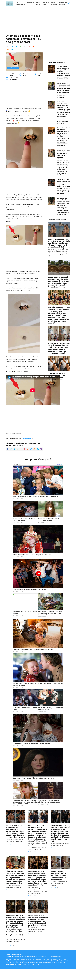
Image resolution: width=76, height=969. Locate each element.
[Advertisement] (38, 21)
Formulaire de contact (54, 956)
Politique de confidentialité (14, 956)
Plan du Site (42, 956)
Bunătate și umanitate (14, 433)
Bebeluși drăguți (46, 3)
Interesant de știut (63, 3)
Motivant (30, 2)
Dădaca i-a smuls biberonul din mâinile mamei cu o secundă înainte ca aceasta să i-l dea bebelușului (59, 875)
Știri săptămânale (20, 3)
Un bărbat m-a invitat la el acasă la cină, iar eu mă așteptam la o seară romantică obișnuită (57, 376)
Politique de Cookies (30, 956)
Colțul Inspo (38, 3)
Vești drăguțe (54, 3)
